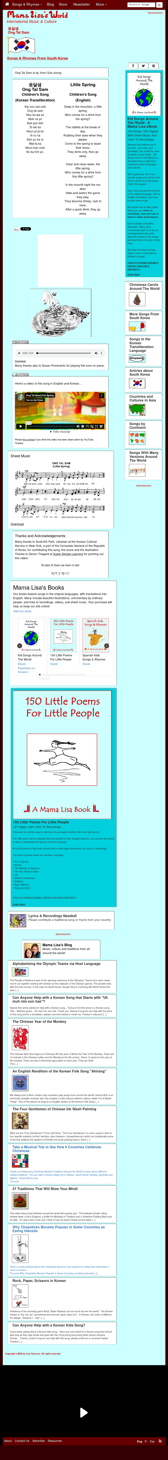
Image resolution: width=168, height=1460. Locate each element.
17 (84, 674)
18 (40, 679)
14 (76, 674)
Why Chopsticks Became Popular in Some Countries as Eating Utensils (56, 1273)
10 (65, 674)
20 (45, 679)
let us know (29, 439)
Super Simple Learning (68, 554)
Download (20, 361)
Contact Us (22, 1440)
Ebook (21, 664)
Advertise (38, 1440)
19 (42, 679)
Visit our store (22, 611)
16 (82, 674)
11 (68, 674)
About (8, 1440)
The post (14, 1181)
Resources (55, 1440)
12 (70, 674)
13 (73, 674)
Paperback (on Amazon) (26, 670)
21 (48, 679)
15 (79, 674)
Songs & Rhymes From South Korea (37, 58)
